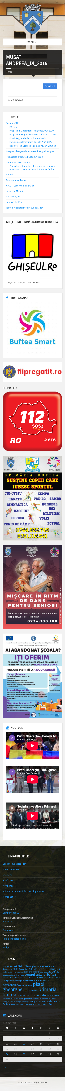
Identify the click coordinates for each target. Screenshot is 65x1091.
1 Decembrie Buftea (26, 969)
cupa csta (9, 980)
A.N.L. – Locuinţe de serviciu (20, 185)
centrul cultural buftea (40, 975)
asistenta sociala (31, 971)
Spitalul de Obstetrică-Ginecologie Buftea (24, 891)
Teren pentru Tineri (16, 180)
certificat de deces (26, 978)
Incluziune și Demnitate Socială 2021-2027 (31, 141)
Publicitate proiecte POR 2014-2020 (24, 156)
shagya (6, 1001)
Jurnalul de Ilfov (14, 202)
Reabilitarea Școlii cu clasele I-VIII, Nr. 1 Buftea (33, 145)
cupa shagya (18, 980)
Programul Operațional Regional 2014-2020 (32, 130)
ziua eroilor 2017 (16, 1004)
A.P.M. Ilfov (8, 885)
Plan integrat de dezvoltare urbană (28, 138)
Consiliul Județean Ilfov (15, 863)
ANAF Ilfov (8, 880)
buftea (55, 971)
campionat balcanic (10, 975)
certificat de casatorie (11, 978)
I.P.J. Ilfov (7, 874)
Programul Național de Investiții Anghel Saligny (30, 151)
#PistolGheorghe (26, 966)
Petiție (9, 174)
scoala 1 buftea (12, 998)
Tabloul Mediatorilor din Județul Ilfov (25, 207)
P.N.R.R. (13, 126)
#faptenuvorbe (9, 966)
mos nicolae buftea (25, 985)
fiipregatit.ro (9, 896)
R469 (53, 995)
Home (9, 71)
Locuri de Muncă (14, 191)
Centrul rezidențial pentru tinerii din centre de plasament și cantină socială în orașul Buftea (33, 167)
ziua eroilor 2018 (29, 1004)
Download (50, 86)
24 (7, 1054)
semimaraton (50, 998)
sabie (5, 998)
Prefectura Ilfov (11, 869)
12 (24, 1043)
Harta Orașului (13, 196)
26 (24, 1054)
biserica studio (45, 972)
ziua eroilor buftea (45, 1004)
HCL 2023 (7, 921)
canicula (21, 975)
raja (57, 996)
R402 (49, 995)
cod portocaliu (49, 978)
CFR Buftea (38, 977)
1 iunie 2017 (39, 969)
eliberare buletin (30, 980)
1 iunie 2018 (49, 969)
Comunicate (9, 930)
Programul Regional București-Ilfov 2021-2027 (33, 134)
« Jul (5, 1067)
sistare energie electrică (19, 1002)
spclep (32, 1001)
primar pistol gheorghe (31, 995)
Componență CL (11, 912)
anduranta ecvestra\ (16, 972)
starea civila (44, 1001)
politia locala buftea (30, 990)
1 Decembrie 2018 (44, 966)
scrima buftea (39, 998)
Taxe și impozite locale (14, 938)
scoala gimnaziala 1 (26, 998)
